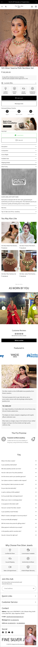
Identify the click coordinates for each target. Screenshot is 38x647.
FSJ (10, 644)
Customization (20, 135)
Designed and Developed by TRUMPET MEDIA (22, 644)
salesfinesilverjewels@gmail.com (15, 616)
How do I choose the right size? (9, 535)
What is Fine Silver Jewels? (8, 461)
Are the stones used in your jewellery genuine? (13, 476)
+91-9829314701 (15, 620)
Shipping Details (5, 162)
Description (4, 146)
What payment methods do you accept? (11, 527)
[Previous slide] (2, 2)
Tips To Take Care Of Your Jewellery (10, 211)
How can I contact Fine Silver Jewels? (11, 508)
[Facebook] (3, 632)
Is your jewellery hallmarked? (9, 465)
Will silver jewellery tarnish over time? (11, 468)
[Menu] (2, 7)
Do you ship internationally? (8, 488)
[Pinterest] (12, 632)
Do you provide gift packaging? (9, 519)
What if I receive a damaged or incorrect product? (14, 515)
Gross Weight (4, 154)
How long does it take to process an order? (12, 484)
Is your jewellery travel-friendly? (9, 511)
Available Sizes (5, 158)
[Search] (6, 7)
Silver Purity (4, 166)
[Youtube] (9, 632)
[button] (4, 308)
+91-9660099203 (21, 623)
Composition (4, 150)
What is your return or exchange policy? (11, 500)
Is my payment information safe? (10, 504)
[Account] (32, 7)
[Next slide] (36, 2)
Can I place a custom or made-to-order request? (14, 480)
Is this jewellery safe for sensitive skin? (11, 531)
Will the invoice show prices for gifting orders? (13, 523)
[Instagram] (6, 632)
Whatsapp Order (19, 103)
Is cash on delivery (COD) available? (10, 492)
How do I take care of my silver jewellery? (12, 472)
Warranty (3, 207)
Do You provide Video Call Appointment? (12, 496)
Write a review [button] (19, 340)
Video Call (20, 140)
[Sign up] (33, 588)
